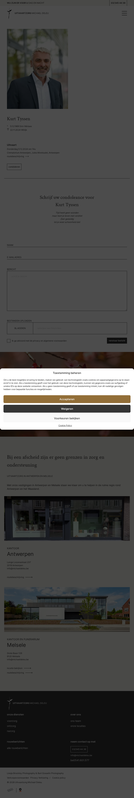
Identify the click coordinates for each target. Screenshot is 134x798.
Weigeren (67, 408)
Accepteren (67, 399)
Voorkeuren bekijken (67, 418)
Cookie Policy (65, 425)
